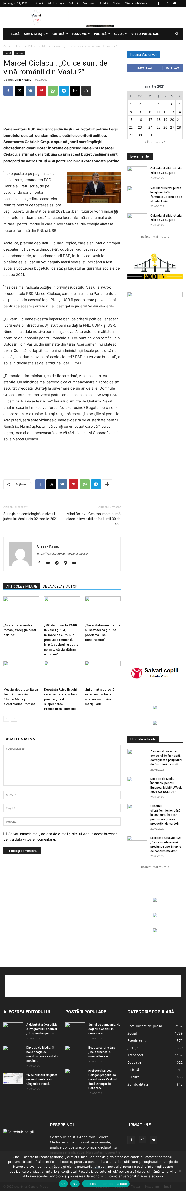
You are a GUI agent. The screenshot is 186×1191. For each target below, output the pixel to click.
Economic (89, 3)
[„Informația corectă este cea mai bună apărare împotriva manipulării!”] (103, 673)
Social (116, 3)
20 (172, 119)
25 (159, 127)
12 (165, 111)
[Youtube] (76, 563)
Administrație (55, 3)
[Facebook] (158, 3)
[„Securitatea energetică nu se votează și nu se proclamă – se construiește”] (103, 608)
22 (131, 127)
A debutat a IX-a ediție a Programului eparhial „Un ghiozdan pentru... (42, 1029)
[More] (107, 484)
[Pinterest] (41, 91)
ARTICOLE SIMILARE (21, 586)
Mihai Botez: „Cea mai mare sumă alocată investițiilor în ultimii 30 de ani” (93, 519)
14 (179, 111)
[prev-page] (6, 719)
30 (140, 135)
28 (179, 127)
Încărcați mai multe (153, 236)
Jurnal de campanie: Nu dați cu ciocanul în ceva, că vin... (104, 1029)
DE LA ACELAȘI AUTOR (60, 586)
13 (172, 111)
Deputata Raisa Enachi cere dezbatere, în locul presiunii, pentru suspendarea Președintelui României (61, 699)
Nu (75, 1184)
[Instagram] (166, 3)
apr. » (161, 141)
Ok (63, 1184)
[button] (177, 34)
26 (165, 127)
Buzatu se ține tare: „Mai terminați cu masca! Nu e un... (102, 1052)
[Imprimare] (86, 91)
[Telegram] (64, 91)
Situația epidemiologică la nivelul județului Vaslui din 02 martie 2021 (30, 516)
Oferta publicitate (136, 3)
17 (150, 119)
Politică (103, 3)
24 (150, 127)
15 (131, 119)
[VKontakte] (174, 3)
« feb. (149, 141)
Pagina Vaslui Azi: (143, 54)
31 (150, 135)
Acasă (39, 3)
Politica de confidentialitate (106, 1184)
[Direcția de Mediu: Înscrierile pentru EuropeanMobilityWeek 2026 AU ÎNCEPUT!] (137, 783)
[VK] (30, 91)
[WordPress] (67, 563)
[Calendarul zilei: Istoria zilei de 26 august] (137, 173)
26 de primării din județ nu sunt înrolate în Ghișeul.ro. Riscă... (42, 1079)
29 (131, 135)
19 (165, 119)
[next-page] (14, 719)
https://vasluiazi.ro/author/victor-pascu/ (62, 553)
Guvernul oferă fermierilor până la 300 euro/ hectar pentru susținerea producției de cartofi (165, 815)
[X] (19, 91)
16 (140, 119)
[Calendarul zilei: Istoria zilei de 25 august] (137, 220)
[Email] (75, 91)
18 (159, 119)
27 (172, 127)
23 (140, 127)
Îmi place (172, 68)
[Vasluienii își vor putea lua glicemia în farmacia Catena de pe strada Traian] (137, 193)
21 (179, 119)
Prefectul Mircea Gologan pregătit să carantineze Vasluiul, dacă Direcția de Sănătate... (102, 1079)
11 (159, 111)
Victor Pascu (23, 79)
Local (19, 46)
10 (150, 111)
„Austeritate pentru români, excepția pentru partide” (20, 630)
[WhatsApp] (53, 91)
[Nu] (180, 1170)
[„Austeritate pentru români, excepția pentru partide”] (21, 608)
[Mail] (50, 563)
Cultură (73, 3)
